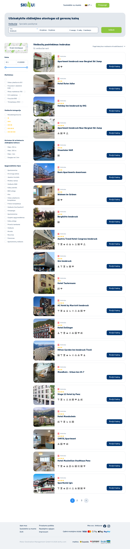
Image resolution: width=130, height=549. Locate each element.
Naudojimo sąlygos (46, 529)
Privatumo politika (46, 526)
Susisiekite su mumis (72, 5)
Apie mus (23, 526)
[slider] (5, 67)
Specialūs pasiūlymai (28, 24)
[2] (86, 500)
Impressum (43, 532)
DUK (21, 532)
